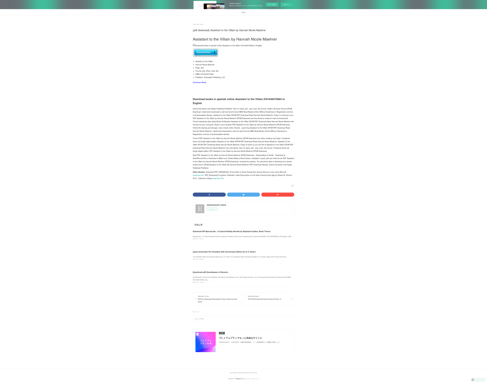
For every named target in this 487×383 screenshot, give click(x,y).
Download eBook (199, 82)
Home (243, 12)
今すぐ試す (272, 4)
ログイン (287, 4)
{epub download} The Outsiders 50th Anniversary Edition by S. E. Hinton (224, 251)
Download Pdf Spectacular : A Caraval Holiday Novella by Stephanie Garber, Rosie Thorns (232, 231)
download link (198, 175)
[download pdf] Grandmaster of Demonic (210, 272)
